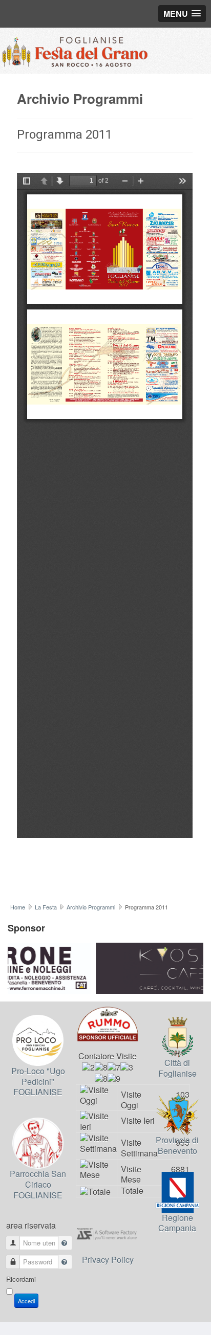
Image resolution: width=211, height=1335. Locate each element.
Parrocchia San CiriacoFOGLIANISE (38, 1184)
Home (17, 907)
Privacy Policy (108, 1259)
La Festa (46, 907)
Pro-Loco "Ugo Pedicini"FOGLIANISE (38, 1081)
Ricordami (21, 1279)
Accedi (26, 1301)
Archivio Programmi (91, 907)
